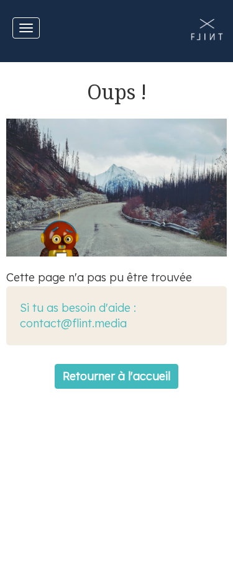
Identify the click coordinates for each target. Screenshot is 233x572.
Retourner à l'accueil (116, 376)
